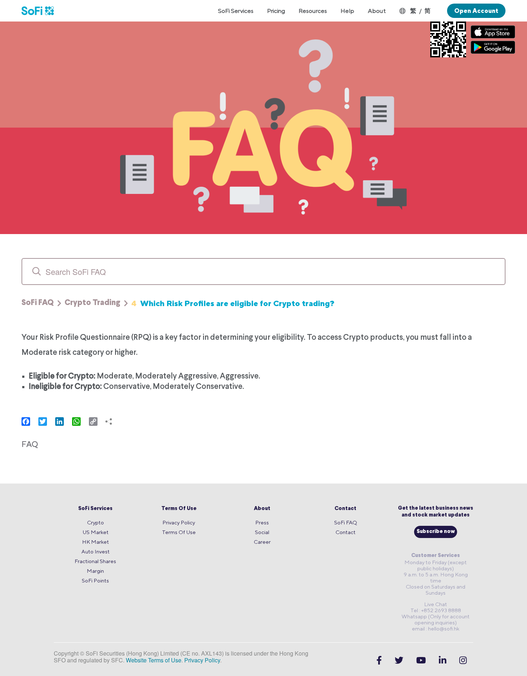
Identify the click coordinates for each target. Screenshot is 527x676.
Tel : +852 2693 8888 (435, 610)
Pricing (276, 10)
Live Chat (435, 604)
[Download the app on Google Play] (493, 47)
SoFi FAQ (38, 303)
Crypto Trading (92, 303)
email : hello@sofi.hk (435, 628)
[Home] (41, 11)
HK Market (95, 542)
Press (262, 522)
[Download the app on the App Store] (493, 31)
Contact (345, 508)
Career (262, 542)
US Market (95, 532)
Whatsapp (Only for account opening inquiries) (436, 619)
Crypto (95, 522)
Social (262, 532)
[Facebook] (379, 660)
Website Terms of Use (153, 660)
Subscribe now (436, 531)
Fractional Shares (95, 561)
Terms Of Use (178, 508)
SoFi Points (95, 580)
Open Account (476, 10)
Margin (95, 571)
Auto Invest (95, 551)
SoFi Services (95, 508)
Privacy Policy (178, 522)
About (262, 508)
